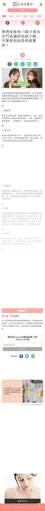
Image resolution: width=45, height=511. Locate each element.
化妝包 (16, 316)
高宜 (16, 59)
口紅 (7, 316)
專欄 (39, 16)
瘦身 (32, 16)
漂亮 (4, 16)
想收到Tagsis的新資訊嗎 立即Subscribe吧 (22, 338)
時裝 (11, 16)
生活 (18, 16)
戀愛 (25, 16)
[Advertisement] (22, 166)
